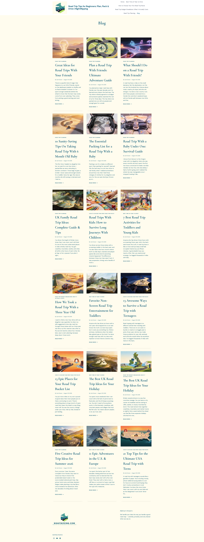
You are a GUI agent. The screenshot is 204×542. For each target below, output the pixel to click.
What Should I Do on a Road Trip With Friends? (135, 70)
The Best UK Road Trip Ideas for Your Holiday (101, 384)
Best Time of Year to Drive (134, 2)
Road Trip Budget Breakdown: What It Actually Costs (131, 9)
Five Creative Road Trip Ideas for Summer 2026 (67, 459)
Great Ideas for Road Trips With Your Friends (66, 70)
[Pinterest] (60, 538)
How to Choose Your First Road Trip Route (131, 6)
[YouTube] (57, 538)
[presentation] (68, 48)
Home (122, 2)
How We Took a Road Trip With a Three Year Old (66, 307)
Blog (138, 13)
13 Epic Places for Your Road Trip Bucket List (66, 384)
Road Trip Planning (129, 13)
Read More (59, 104)
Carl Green (59, 79)
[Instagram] (54, 538)
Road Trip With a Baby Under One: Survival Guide (134, 146)
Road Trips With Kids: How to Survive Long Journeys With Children (100, 227)
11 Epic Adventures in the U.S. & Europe (101, 459)
